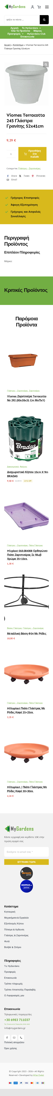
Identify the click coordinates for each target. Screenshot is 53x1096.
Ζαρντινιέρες (34, 391)
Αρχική (7, 45)
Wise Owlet (38, 1075)
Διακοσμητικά (13, 466)
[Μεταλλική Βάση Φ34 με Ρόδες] (26, 576)
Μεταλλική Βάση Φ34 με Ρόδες (26, 633)
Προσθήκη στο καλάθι (34, 153)
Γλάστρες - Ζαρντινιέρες (29, 168)
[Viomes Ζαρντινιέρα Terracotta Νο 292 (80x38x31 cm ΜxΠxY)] (26, 338)
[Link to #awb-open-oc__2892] (47, 7)
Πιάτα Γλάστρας (36, 545)
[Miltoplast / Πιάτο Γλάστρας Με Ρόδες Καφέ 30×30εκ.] (26, 729)
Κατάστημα (18, 45)
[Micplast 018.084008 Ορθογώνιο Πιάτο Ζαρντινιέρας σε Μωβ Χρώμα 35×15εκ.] (26, 493)
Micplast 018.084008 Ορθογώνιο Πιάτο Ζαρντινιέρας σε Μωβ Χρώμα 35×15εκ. (27, 554)
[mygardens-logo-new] (15, 4)
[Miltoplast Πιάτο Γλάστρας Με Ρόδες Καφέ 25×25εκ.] (26, 651)
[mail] (14, 1037)
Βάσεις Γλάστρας (14, 628)
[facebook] (7, 1037)
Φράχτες (23, 466)
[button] (46, 64)
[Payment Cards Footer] (26, 1082)
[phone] (21, 1037)
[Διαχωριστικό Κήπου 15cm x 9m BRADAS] (26, 414)
